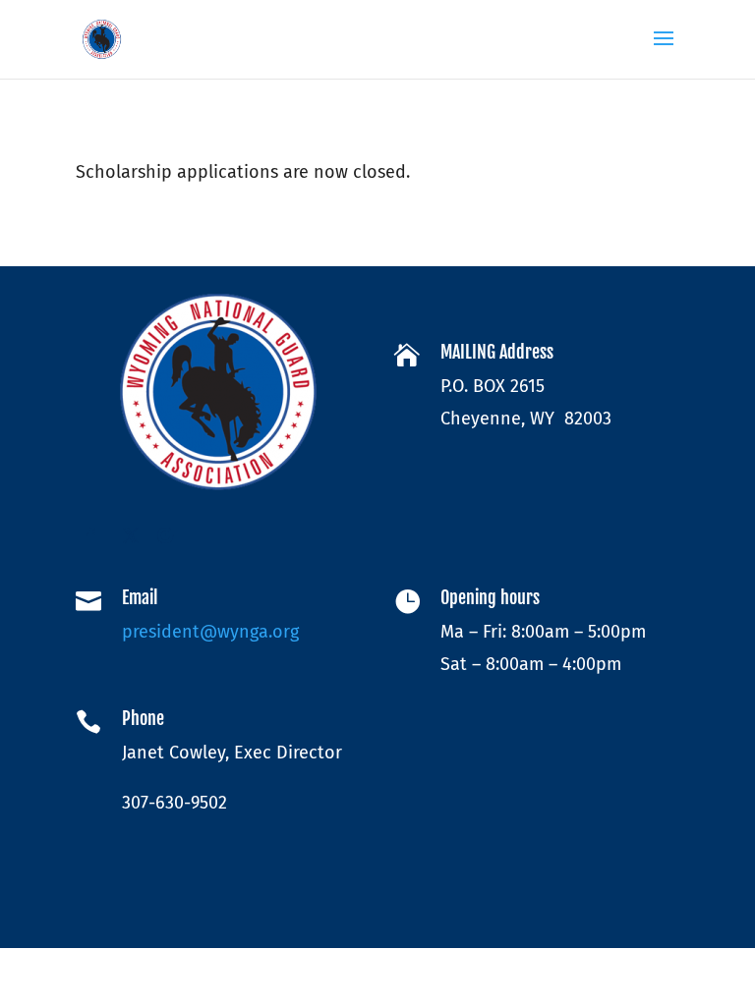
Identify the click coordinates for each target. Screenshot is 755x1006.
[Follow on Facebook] (91, 535)
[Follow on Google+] (170, 535)
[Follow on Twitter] (130, 535)
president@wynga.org (210, 632)
